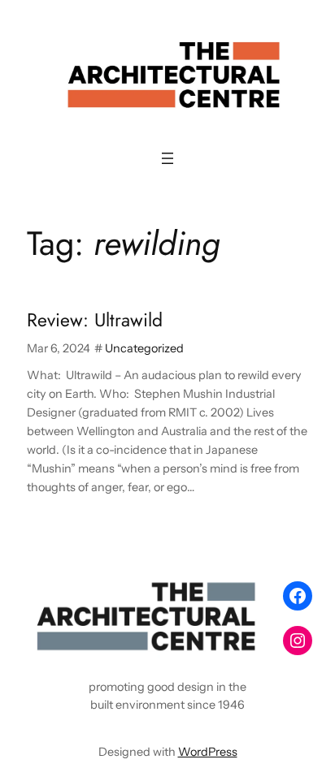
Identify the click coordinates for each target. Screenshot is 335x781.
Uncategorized (144, 348)
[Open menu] (167, 158)
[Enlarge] (245, 595)
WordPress (207, 751)
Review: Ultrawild (95, 320)
